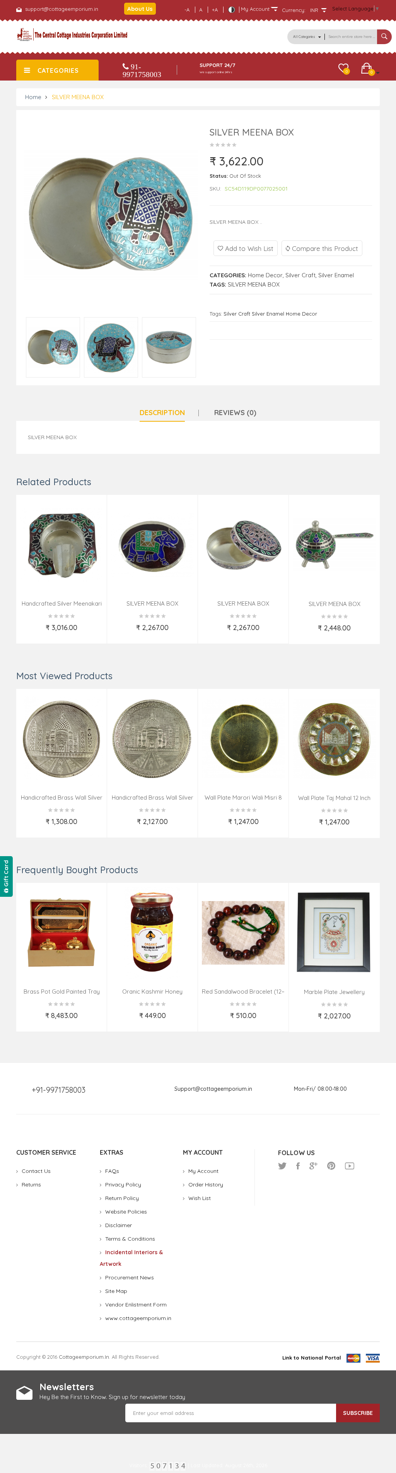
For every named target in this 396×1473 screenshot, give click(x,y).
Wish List (199, 1198)
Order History (205, 1184)
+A (215, 10)
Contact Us (36, 1170)
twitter (282, 1166)
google (313, 1166)
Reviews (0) (235, 413)
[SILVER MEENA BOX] (53, 347)
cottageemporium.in (84, 1357)
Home (33, 97)
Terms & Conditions (130, 1238)
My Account (203, 1170)
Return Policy (122, 1198)
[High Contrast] (231, 10)
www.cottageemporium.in (138, 1318)
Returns (31, 1184)
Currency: (294, 10)
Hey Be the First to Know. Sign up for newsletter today (112, 1397)
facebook (298, 1166)
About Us (140, 8)
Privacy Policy (123, 1184)
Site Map (116, 1291)
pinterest (331, 1166)
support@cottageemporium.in (61, 9)
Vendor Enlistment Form (136, 1304)
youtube (349, 1166)
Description (162, 413)
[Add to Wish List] (28, 632)
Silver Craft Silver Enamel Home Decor (270, 314)
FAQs (112, 1170)
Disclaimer (118, 1225)
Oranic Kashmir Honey (152, 991)
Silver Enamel (336, 275)
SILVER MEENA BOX (78, 97)
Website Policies (126, 1211)
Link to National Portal (311, 1358)
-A (186, 10)
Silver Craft (300, 275)
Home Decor (265, 275)
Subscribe (358, 1412)
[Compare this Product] (96, 632)
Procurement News (129, 1277)
